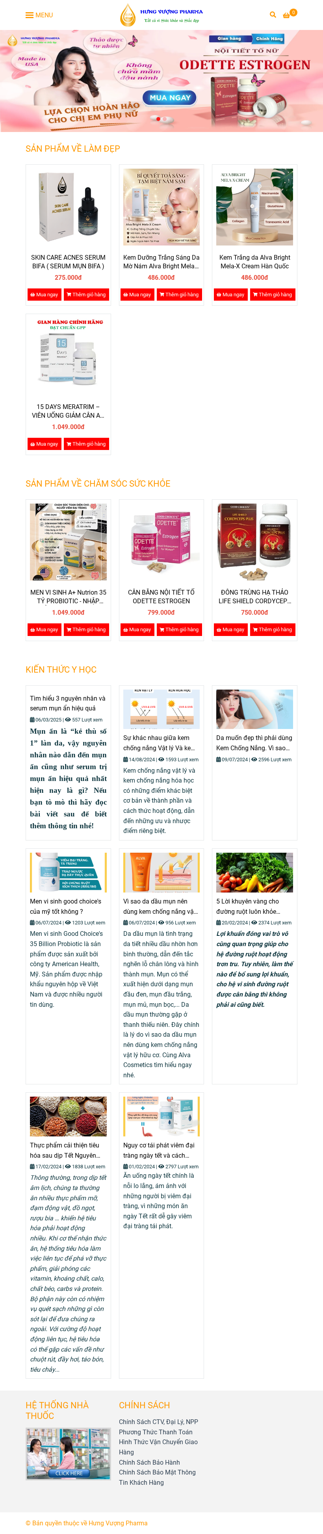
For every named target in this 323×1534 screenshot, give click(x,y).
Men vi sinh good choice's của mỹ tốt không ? (65, 906)
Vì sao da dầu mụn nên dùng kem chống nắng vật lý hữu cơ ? (159, 907)
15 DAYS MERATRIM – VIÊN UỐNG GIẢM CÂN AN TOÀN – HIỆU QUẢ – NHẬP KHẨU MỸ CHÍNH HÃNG (68, 411)
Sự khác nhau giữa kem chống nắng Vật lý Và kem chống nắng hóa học (159, 743)
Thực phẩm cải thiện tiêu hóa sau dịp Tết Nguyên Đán (64, 1151)
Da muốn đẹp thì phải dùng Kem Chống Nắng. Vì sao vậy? (254, 743)
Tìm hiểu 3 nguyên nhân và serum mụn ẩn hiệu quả (68, 703)
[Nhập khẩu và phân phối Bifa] (161, 15)
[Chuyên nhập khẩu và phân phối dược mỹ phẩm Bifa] (68, 207)
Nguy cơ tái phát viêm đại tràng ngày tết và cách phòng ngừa (159, 1151)
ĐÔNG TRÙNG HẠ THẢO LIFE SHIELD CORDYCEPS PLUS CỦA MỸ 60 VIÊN (255, 597)
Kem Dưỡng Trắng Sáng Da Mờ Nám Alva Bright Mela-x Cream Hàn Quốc (161, 262)
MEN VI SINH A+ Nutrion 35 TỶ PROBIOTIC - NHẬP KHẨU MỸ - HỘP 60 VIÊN (68, 597)
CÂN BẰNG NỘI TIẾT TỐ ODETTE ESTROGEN (161, 597)
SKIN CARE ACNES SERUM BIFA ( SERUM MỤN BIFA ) (68, 262)
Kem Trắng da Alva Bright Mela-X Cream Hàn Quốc (254, 262)
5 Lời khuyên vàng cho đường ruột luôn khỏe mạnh (247, 907)
